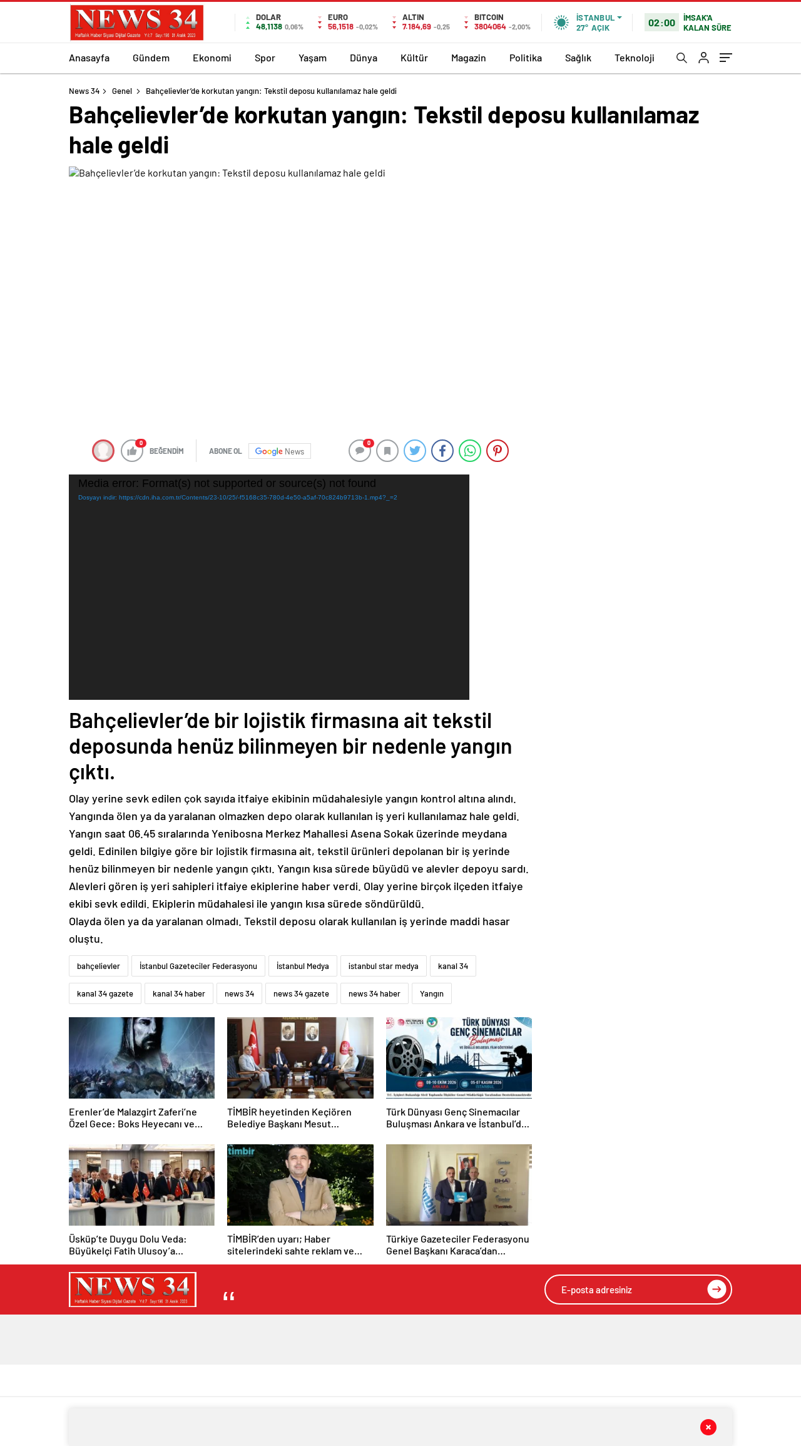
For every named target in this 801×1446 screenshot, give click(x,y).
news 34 (239, 993)
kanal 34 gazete (105, 993)
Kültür (414, 57)
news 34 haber (374, 993)
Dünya (363, 57)
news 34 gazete (301, 993)
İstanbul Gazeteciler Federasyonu (198, 966)
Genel (122, 91)
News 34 (84, 91)
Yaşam (312, 57)
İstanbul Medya (303, 966)
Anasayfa (89, 57)
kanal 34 (453, 966)
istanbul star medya (384, 966)
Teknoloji (635, 57)
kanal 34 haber (179, 993)
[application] (269, 587)
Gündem (151, 57)
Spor (265, 57)
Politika (525, 57)
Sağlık (578, 57)
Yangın (432, 993)
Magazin (468, 57)
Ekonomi (212, 57)
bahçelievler (98, 966)
